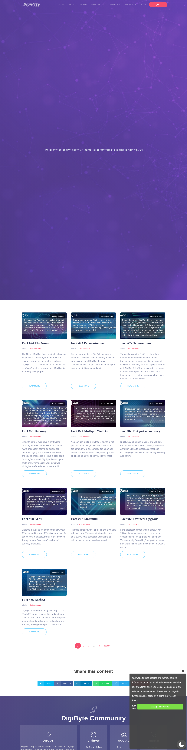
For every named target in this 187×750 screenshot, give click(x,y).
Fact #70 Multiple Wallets (89, 431)
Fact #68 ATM (32, 519)
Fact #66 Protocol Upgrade (139, 519)
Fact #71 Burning (34, 431)
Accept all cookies (160, 707)
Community (130, 4)
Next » (107, 646)
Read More (34, 386)
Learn (83, 4)
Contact (113, 4)
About (72, 4)
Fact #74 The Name (35, 343)
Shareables (97, 4)
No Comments (35, 349)
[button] (181, 744)
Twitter (119, 747)
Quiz (158, 4)
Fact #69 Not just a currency (140, 431)
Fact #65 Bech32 (33, 599)
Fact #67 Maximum (85, 519)
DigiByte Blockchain (94, 747)
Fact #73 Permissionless (87, 343)
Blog (143, 4)
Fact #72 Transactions (135, 343)
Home (61, 4)
